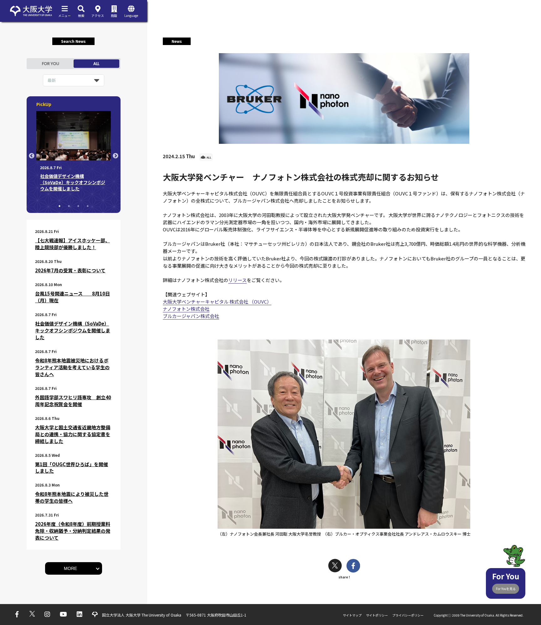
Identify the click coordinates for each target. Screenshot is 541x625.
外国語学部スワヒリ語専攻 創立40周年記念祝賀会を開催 (73, 400)
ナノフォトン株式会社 (186, 308)
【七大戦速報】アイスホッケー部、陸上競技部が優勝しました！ (72, 243)
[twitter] (335, 566)
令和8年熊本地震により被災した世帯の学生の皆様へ (71, 497)
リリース (237, 280)
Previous (31, 156)
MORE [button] (70, 568)
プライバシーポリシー (408, 615)
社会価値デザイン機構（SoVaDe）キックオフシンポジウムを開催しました (72, 330)
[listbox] (73, 80)
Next (115, 156)
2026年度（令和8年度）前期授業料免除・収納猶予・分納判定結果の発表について (72, 531)
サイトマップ (352, 615)
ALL (96, 64)
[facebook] (353, 566)
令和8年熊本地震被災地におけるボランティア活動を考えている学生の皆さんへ (72, 367)
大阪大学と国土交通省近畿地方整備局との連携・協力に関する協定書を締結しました (72, 434)
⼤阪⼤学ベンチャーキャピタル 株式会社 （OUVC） (217, 301)
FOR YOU (50, 64)
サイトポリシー (377, 615)
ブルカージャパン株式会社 (191, 316)
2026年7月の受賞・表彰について (70, 270)
